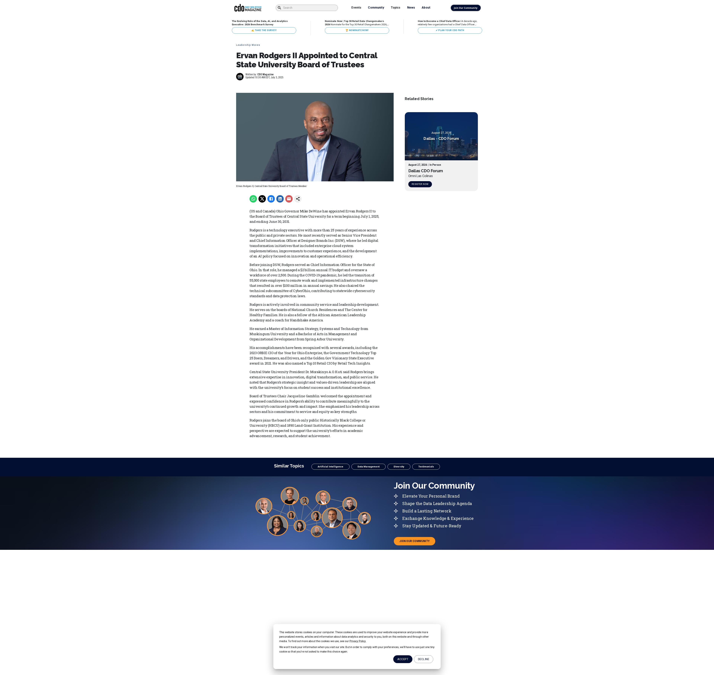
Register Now (420, 184)
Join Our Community (465, 7)
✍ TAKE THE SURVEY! (263, 30)
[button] (330, 467)
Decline (423, 659)
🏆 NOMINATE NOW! (356, 30)
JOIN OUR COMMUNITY (417, 542)
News (411, 7)
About (426, 7)
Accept (402, 659)
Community (376, 7)
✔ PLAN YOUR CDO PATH (450, 30)
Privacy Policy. (358, 641)
